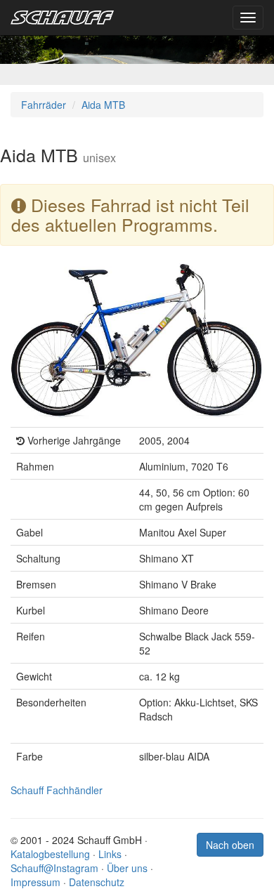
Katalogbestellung (50, 854)
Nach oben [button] (230, 845)
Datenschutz (96, 882)
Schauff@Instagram (54, 868)
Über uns (127, 868)
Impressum (35, 882)
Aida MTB (103, 105)
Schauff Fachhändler (57, 790)
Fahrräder (43, 105)
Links (110, 854)
